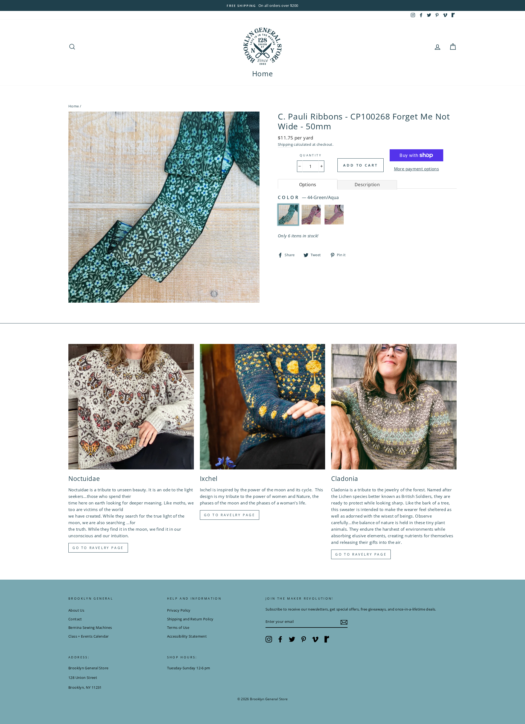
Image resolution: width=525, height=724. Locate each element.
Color (308, 197)
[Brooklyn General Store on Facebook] (280, 639)
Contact (75, 619)
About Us (76, 610)
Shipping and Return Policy (190, 619)
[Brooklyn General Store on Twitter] (292, 639)
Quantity (311, 155)
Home (262, 73)
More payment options (416, 168)
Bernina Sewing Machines (90, 627)
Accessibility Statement (187, 636)
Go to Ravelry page (98, 547)
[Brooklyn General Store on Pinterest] (303, 639)
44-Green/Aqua (288, 214)
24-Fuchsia (311, 214)
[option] (262, 5)
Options (307, 185)
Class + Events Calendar (88, 636)
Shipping (285, 144)
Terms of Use (178, 627)
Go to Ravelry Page (361, 554)
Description (367, 185)
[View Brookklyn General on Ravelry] (453, 15)
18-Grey (334, 214)
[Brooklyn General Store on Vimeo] (315, 639)
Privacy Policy (179, 610)
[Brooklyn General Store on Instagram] (269, 639)
